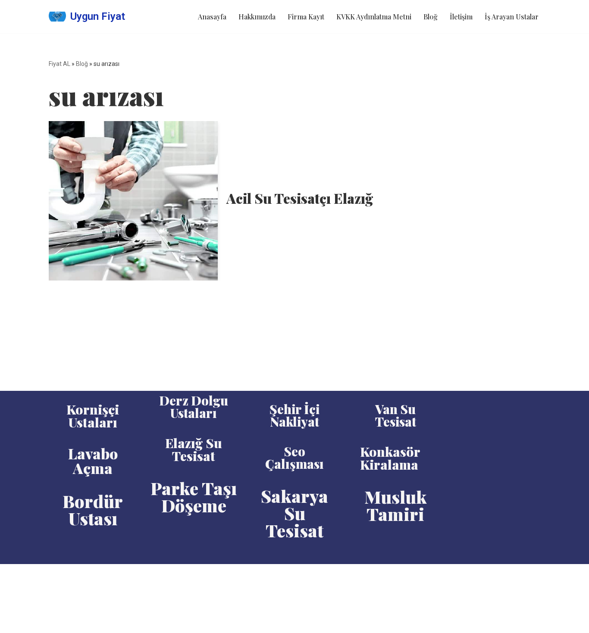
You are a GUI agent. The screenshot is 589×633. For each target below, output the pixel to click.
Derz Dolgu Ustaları (193, 406)
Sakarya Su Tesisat (294, 513)
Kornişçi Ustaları (92, 416)
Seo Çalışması (294, 457)
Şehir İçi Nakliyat (294, 415)
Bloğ (430, 16)
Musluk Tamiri (395, 505)
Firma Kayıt (306, 16)
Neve (57, 575)
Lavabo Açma (93, 460)
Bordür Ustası (93, 510)
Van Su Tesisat (395, 415)
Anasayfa (212, 16)
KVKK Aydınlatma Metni (373, 16)
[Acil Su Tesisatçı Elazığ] (133, 201)
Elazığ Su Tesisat (193, 449)
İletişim (461, 16)
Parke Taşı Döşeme (193, 497)
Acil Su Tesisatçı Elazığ (299, 198)
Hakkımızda (257, 16)
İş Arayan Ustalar (512, 16)
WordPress (87, 575)
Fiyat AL (59, 63)
